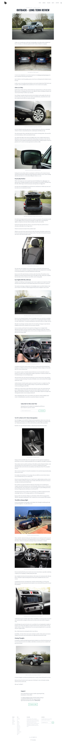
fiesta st (18, 722)
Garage (44, 2)
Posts (40, 2)
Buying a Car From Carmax (43, 75)
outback (38, 7)
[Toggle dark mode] (61, 2)
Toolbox (48, 2)
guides (18, 724)
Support (57, 2)
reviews (35, 7)
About (53, 2)
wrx (17, 734)
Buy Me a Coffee (34, 704)
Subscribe (42, 410)
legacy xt (18, 725)
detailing (18, 718)
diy (17, 720)
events (18, 721)
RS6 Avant (45, 181)
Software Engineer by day (27, 697)
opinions (18, 729)
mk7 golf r (18, 726)
